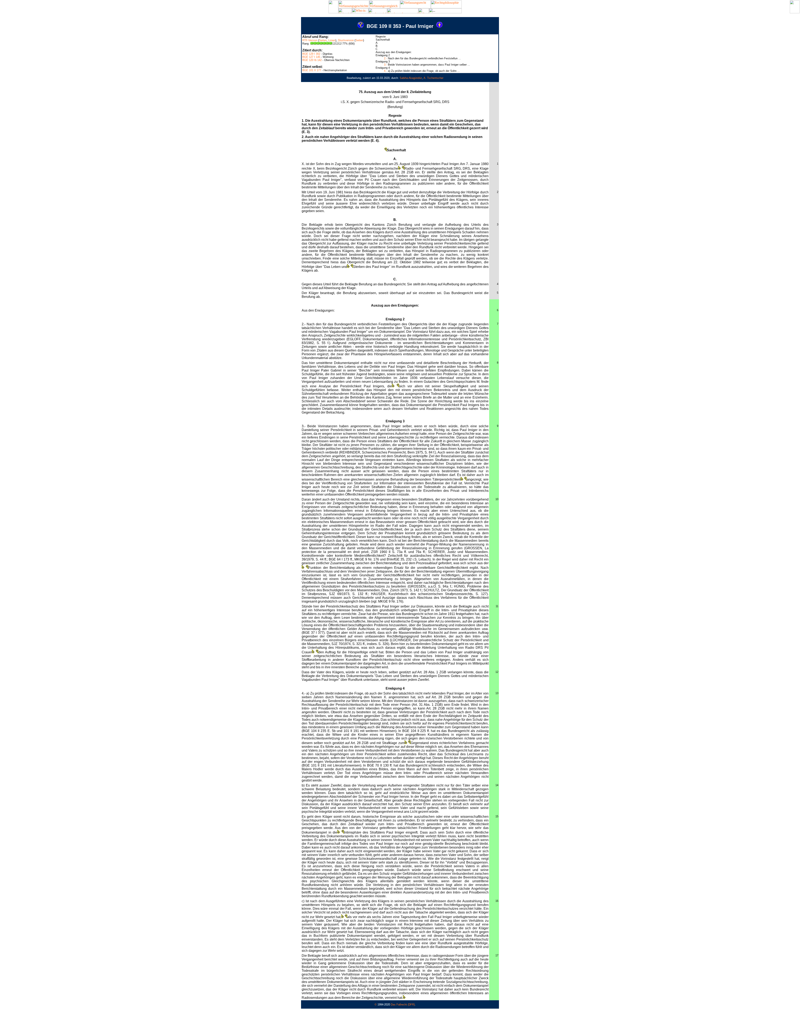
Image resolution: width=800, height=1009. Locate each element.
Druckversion (346, 40)
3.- (385, 64)
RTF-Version (309, 40)
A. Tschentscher (433, 78)
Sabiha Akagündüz (411, 78)
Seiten (323, 40)
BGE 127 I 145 (311, 56)
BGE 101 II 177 (311, 70)
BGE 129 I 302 (311, 53)
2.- (385, 58)
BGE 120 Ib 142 (312, 60)
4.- (385, 70)
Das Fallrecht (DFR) (403, 1004)
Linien (331, 40)
